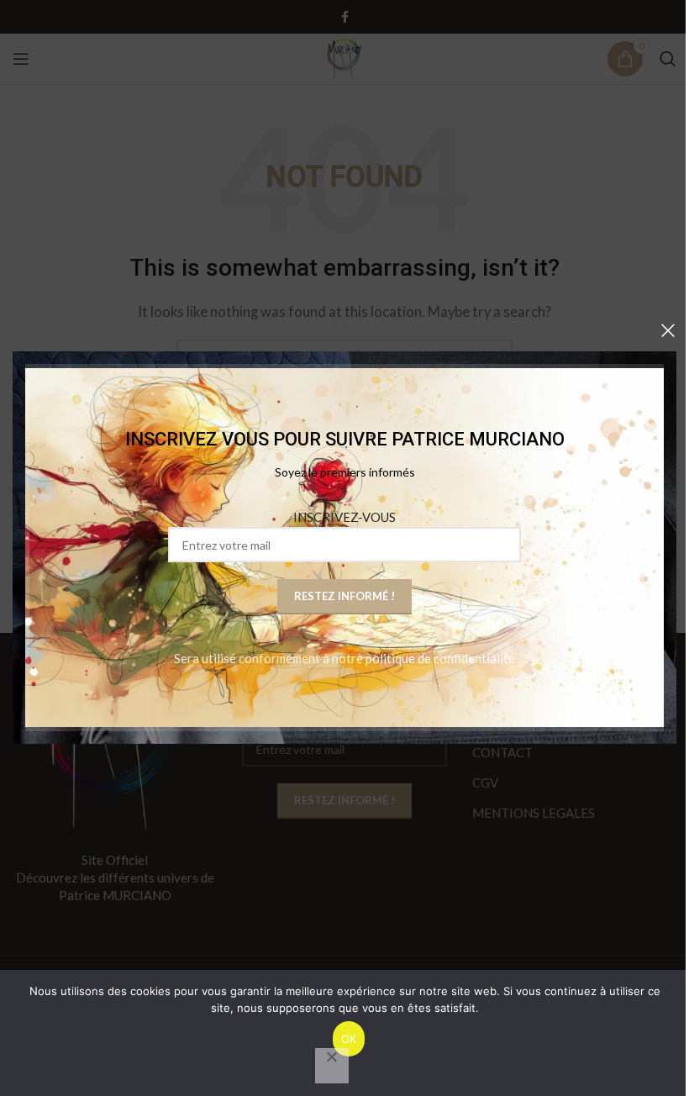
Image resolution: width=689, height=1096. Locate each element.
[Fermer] (668, 330)
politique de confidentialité (440, 659)
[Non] (332, 1065)
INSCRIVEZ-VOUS (344, 517)
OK (349, 1039)
